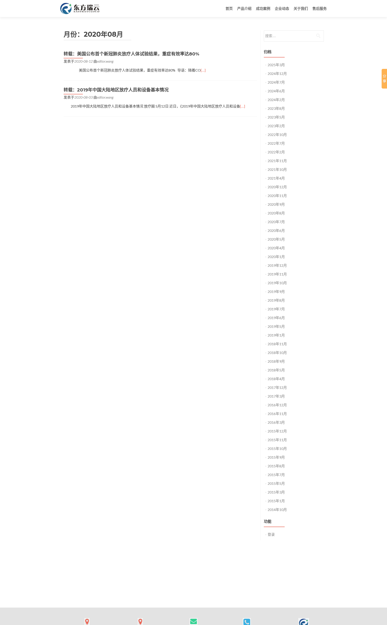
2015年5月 (276, 483)
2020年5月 (276, 239)
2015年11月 (277, 440)
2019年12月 (277, 265)
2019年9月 (276, 291)
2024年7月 (276, 82)
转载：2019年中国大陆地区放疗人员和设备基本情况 (116, 90)
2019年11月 (277, 274)
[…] (203, 70)
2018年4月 (276, 379)
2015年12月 (277, 431)
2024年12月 (277, 73)
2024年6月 (276, 91)
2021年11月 (277, 161)
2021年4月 (276, 178)
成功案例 (263, 8)
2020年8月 (276, 213)
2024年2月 (276, 99)
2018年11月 (277, 344)
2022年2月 (276, 152)
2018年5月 (276, 370)
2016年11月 (277, 413)
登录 (271, 534)
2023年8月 (276, 108)
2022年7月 (276, 143)
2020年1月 (276, 256)
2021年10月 (277, 169)
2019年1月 (276, 335)
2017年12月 (277, 387)
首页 (229, 8)
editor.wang (105, 61)
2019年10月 (277, 283)
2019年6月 (276, 318)
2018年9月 (276, 361)
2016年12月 (277, 405)
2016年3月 (276, 422)
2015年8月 (276, 466)
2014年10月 (277, 509)
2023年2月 (276, 126)
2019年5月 (276, 326)
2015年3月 (276, 492)
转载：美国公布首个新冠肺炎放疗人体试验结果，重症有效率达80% (131, 54)
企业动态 (282, 8)
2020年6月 (276, 230)
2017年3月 (276, 396)
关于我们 (301, 8)
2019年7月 (276, 309)
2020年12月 (277, 187)
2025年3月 (276, 65)
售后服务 (319, 8)
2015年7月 (276, 474)
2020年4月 (276, 248)
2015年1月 (276, 501)
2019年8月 (276, 300)
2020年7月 (276, 222)
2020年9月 (276, 204)
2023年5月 (276, 117)
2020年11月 (277, 195)
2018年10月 (277, 352)
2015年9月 (276, 457)
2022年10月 (277, 134)
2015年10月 (277, 448)
